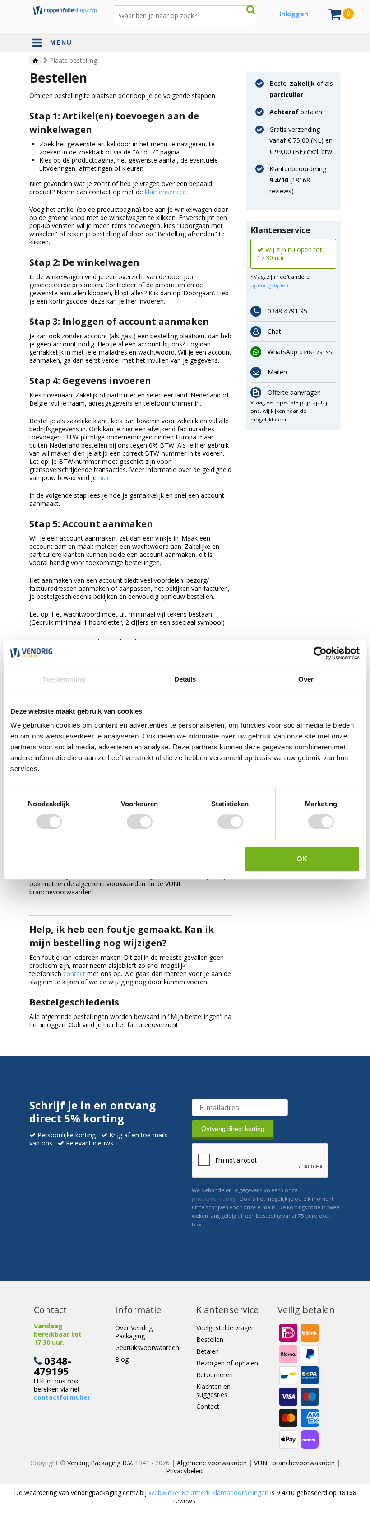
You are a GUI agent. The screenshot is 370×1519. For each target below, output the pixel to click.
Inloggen (293, 13)
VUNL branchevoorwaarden (294, 1462)
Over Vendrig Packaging (134, 1331)
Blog (122, 1359)
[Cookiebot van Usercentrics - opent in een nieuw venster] (320, 653)
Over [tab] (306, 679)
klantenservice (165, 191)
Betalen (207, 1351)
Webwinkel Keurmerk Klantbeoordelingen (208, 1492)
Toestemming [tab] (63, 679)
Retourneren (214, 1374)
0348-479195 (52, 1366)
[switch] (140, 821)
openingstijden (269, 285)
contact (74, 973)
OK (302, 859)
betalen (295, 111)
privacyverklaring (213, 1198)
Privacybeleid (185, 1471)
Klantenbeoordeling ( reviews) (297, 179)
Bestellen (209, 1339)
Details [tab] (185, 679)
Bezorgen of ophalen (227, 1363)
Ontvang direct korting (232, 1128)
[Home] (35, 60)
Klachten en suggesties (213, 1390)
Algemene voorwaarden (212, 1462)
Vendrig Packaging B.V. (100, 1462)
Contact (207, 1406)
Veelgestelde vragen (225, 1327)
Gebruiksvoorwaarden (147, 1347)
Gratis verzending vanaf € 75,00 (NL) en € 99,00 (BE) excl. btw (301, 140)
